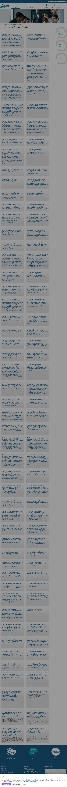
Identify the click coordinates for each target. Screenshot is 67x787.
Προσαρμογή (25, 784)
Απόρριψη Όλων (16, 784)
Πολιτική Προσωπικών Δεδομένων (28, 781)
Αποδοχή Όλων (6, 784)
